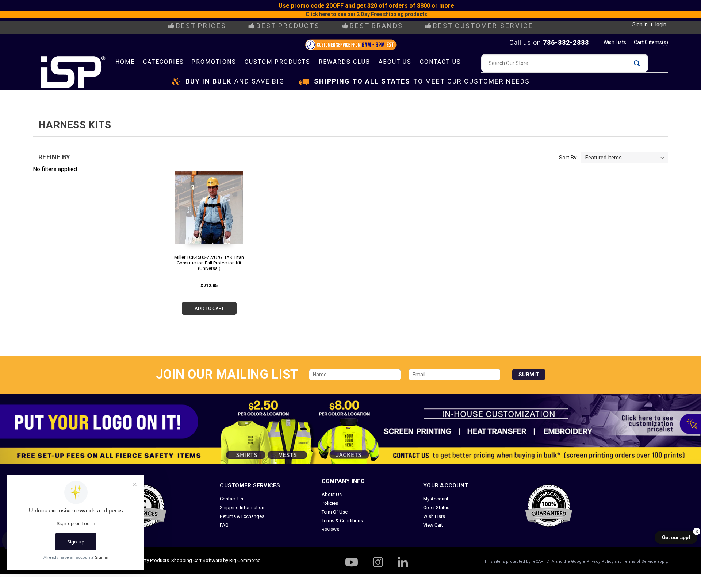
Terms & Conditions (342, 520)
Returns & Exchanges (242, 516)
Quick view (207, 205)
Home (125, 61)
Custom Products (277, 61)
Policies (330, 503)
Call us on (549, 42)
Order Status (436, 507)
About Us (395, 61)
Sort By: (568, 157)
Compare (206, 218)
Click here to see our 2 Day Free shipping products (366, 14)
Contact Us (440, 61)
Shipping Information (242, 507)
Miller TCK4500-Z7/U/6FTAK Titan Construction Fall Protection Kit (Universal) (209, 263)
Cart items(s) (651, 42)
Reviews (330, 529)
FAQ (224, 525)
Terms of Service (639, 561)
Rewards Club (344, 61)
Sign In (640, 24)
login (660, 24)
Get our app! (676, 537)
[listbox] (624, 157)
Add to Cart (209, 308)
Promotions (213, 61)
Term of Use (335, 512)
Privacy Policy (599, 561)
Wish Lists (615, 42)
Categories (163, 61)
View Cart (433, 525)
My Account (435, 499)
